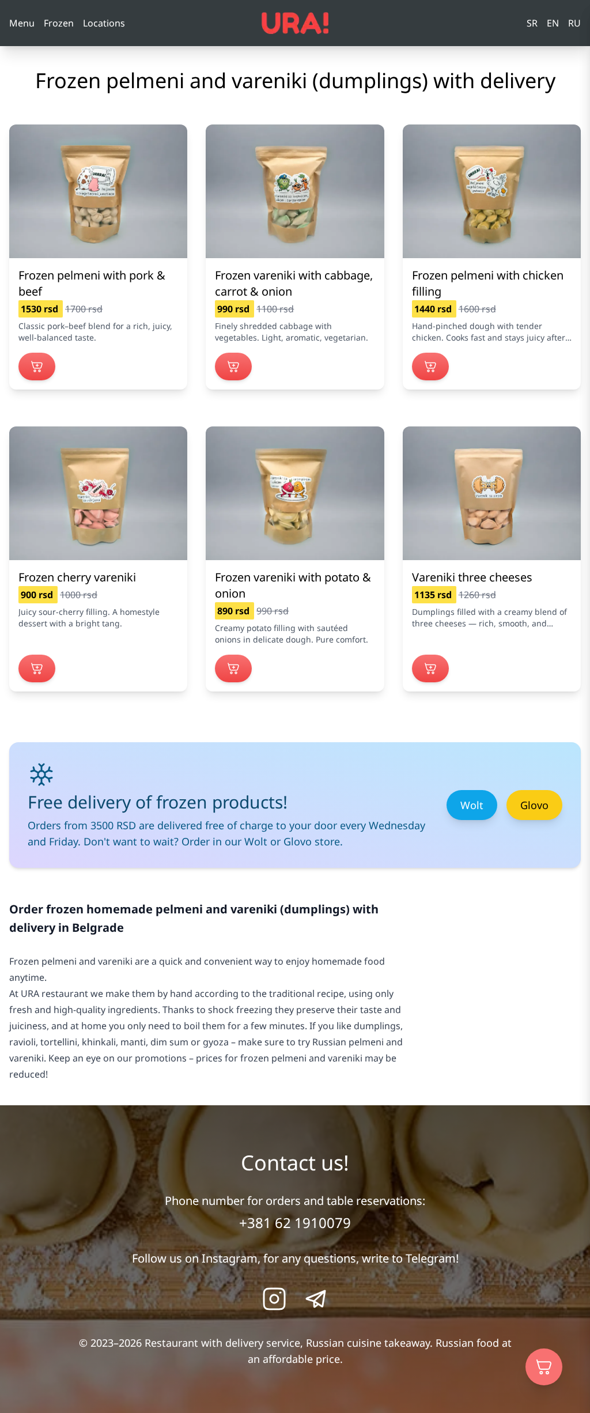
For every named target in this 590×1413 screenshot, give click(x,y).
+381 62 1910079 (295, 1222)
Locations (104, 23)
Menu (22, 23)
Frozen (59, 23)
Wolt (471, 805)
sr (532, 23)
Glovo (534, 805)
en (553, 23)
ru (574, 23)
